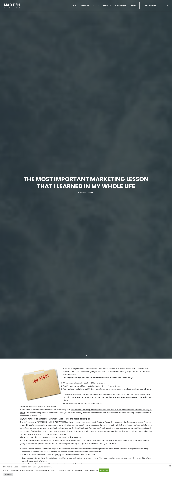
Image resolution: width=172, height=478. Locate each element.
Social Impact (121, 5)
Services (85, 5)
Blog (133, 5)
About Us (107, 5)
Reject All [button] (8, 474)
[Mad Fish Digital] (12, 5)
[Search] (167, 5)
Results (96, 5)
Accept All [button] (104, 470)
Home (75, 5)
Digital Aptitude (87, 193)
